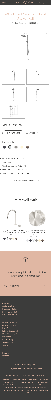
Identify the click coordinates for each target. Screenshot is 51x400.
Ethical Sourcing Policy (11, 334)
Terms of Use (7, 342)
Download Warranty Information (25, 180)
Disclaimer (6, 337)
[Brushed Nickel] (7, 238)
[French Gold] (13, 238)
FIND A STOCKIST (13, 133)
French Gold (22, 147)
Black (4, 147)
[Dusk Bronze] (16, 238)
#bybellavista (15, 368)
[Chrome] (27, 240)
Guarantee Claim (9, 325)
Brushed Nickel (10, 147)
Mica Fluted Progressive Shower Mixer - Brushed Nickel (38, 232)
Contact (5, 303)
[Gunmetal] (10, 238)
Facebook (6, 356)
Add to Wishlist (30, 133)
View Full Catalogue (10, 315)
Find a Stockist (8, 306)
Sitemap (5, 345)
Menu (4, 3)
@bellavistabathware (32, 368)
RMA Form (6, 328)
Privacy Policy (7, 339)
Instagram (6, 353)
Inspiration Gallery (9, 309)
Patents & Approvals (10, 331)
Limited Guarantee (9, 322)
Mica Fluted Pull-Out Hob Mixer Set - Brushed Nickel (16, 231)
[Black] (4, 238)
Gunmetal (16, 147)
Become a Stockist (9, 312)
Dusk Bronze (28, 147)
